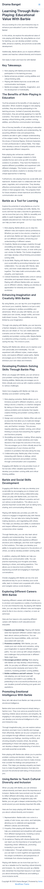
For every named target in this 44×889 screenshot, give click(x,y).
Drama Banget (11, 4)
